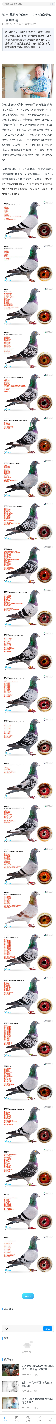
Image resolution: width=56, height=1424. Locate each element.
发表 (47, 1328)
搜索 (52, 4)
